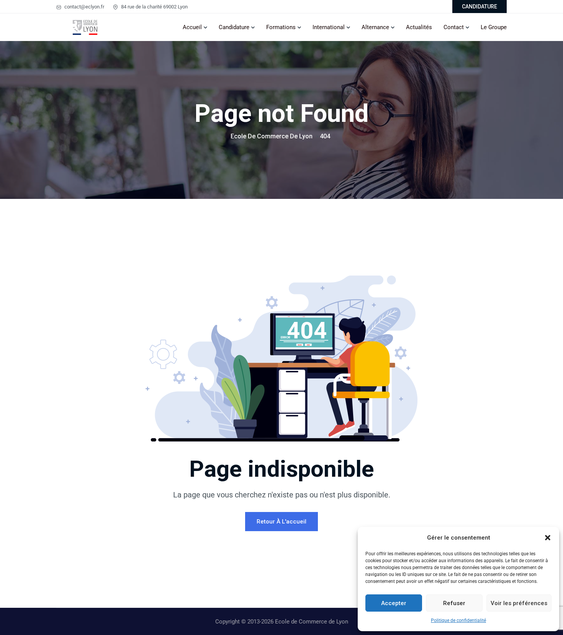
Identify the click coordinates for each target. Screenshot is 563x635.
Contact (454, 27)
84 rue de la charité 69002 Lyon (154, 7)
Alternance (375, 27)
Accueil (192, 27)
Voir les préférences (519, 603)
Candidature (234, 27)
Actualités (419, 27)
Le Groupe (494, 27)
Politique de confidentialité (458, 620)
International (329, 27)
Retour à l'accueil (281, 521)
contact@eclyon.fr (83, 7)
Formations (281, 27)
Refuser (454, 603)
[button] (548, 537)
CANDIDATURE (479, 6)
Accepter (393, 603)
